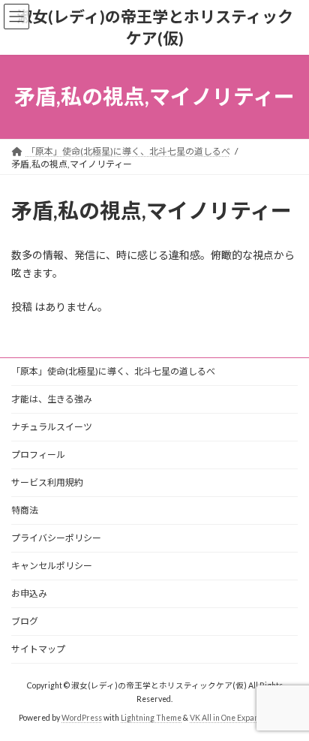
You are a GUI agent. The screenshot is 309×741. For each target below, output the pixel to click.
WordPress (82, 717)
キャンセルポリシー (51, 565)
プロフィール (38, 454)
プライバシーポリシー (56, 538)
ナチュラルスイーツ (51, 426)
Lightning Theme (151, 717)
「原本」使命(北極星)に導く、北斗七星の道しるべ (113, 371)
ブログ (24, 621)
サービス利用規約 (47, 482)
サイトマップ (38, 649)
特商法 (24, 510)
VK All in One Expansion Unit (240, 717)
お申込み (29, 593)
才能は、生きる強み (51, 399)
